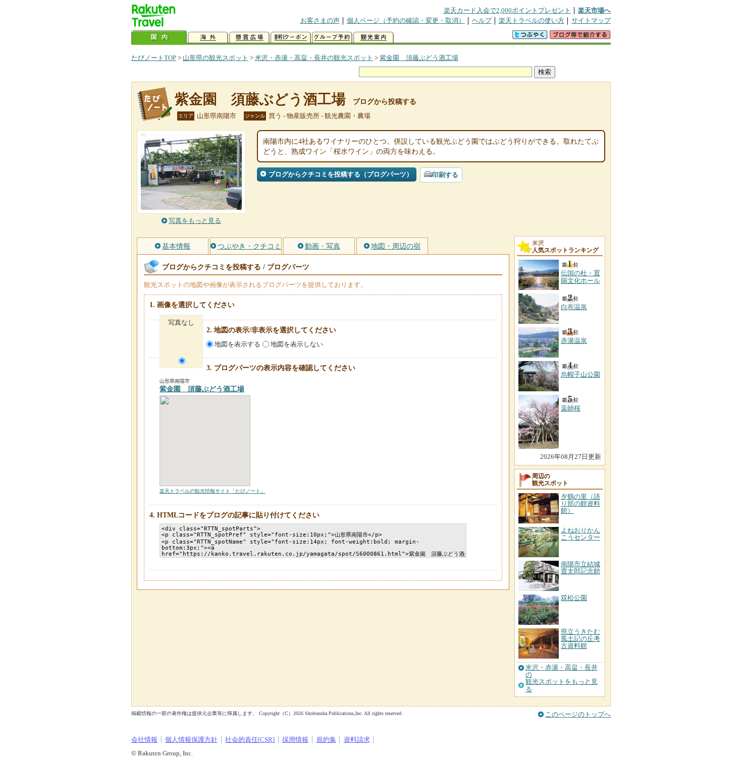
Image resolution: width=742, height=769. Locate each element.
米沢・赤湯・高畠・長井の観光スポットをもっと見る (561, 678)
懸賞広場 (249, 37)
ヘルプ (482, 20)
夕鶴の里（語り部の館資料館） (580, 504)
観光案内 (373, 37)
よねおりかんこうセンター (580, 533)
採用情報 (295, 739)
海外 (208, 37)
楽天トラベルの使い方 (531, 20)
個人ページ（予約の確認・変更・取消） (406, 20)
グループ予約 (332, 37)
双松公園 (574, 598)
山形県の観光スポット (215, 58)
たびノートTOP (153, 58)
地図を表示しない (297, 344)
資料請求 (357, 739)
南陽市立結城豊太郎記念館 (580, 567)
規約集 (326, 739)
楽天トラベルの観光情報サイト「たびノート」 (213, 491)
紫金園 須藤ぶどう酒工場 (419, 58)
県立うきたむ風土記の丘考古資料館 (580, 639)
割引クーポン (291, 37)
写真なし (181, 322)
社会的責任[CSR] (250, 739)
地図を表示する (237, 344)
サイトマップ (591, 20)
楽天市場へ (594, 10)
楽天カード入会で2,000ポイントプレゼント (507, 10)
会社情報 (144, 739)
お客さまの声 (320, 20)
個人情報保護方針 (191, 739)
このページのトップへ (578, 714)
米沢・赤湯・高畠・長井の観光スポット (314, 58)
